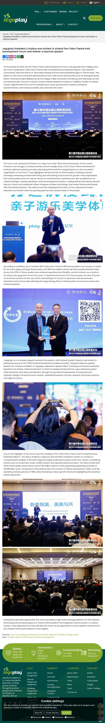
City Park (51, 677)
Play (37, 11)
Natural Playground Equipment (32, 682)
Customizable (72, 650)
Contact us (72, 692)
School (50, 673)
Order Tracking (93, 688)
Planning (94, 650)
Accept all (66, 713)
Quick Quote (95, 18)
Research (91, 677)
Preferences (59, 717)
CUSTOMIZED (50, 11)
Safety (83, 2)
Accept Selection (52, 713)
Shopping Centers (51, 692)
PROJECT (73, 11)
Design (90, 684)
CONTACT (73, 24)
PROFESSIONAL (43, 24)
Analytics (47, 717)
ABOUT (59, 24)
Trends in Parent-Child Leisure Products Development (30, 637)
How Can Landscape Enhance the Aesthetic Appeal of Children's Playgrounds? (45, 634)
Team (69, 681)
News (69, 684)
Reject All (38, 713)
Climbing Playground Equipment (32, 691)
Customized (92, 681)
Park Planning (54, 2)
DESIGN (63, 11)
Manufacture (72, 677)
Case (69, 688)
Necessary (37, 717)
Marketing (70, 717)
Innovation (45, 647)
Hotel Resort (52, 681)
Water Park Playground (32, 674)
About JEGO (72, 673)
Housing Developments (53, 685)
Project (70, 2)
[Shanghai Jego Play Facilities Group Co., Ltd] (15, 18)
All (11, 34)
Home (5, 34)
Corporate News (21, 34)
